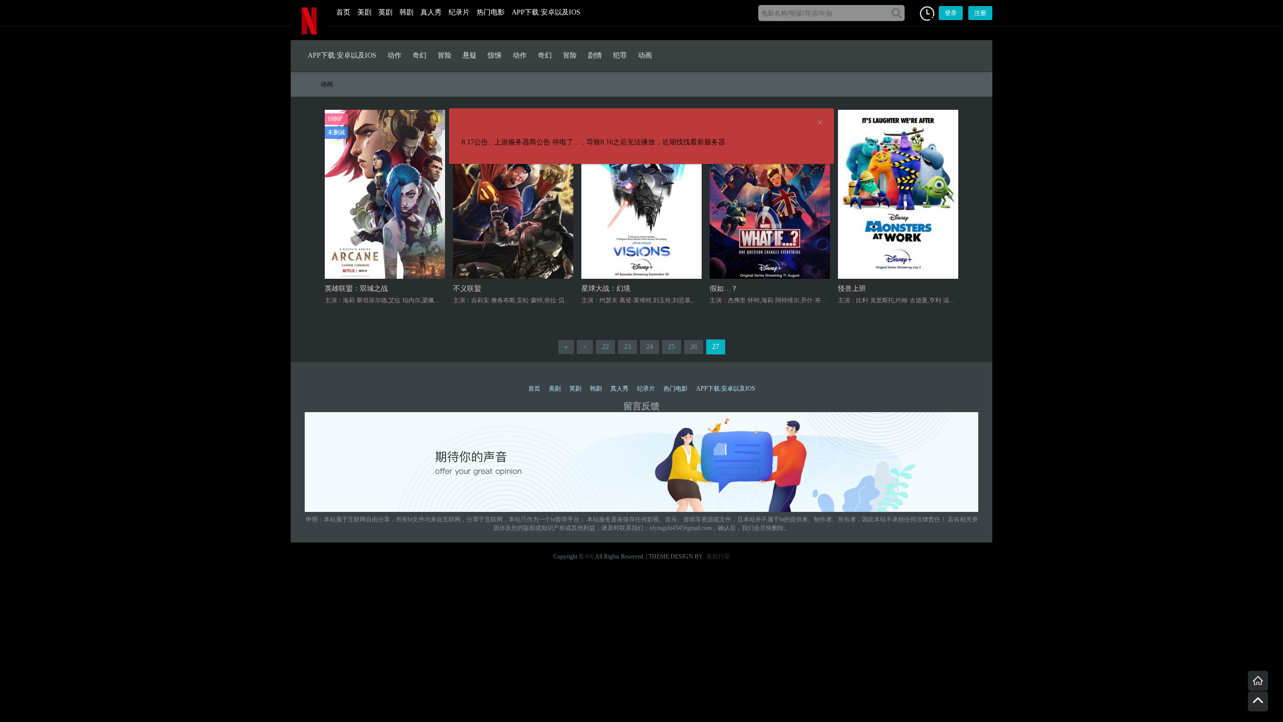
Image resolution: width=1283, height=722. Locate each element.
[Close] (820, 122)
